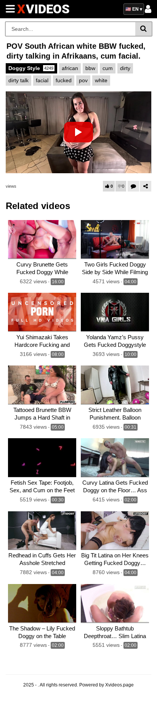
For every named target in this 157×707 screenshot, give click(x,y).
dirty (125, 68)
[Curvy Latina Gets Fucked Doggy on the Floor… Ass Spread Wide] (115, 457)
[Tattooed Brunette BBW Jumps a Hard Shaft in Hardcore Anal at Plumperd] (42, 385)
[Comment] (133, 186)
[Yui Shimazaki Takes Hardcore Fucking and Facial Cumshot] (42, 312)
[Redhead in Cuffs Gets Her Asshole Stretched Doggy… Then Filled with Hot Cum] (42, 531)
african (70, 68)
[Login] (148, 11)
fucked (64, 80)
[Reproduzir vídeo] (78, 132)
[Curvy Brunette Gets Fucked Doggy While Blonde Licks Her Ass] (42, 239)
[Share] (145, 186)
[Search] (143, 29)
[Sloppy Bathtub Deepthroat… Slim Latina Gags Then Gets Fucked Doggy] (115, 603)
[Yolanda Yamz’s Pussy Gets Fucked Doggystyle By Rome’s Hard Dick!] (115, 312)
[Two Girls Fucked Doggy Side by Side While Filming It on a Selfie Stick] (115, 239)
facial (42, 80)
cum (108, 68)
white (101, 80)
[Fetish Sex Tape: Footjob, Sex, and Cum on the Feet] (42, 457)
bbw (90, 68)
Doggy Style (30, 68)
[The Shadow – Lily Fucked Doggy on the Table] (42, 603)
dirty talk (18, 80)
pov (83, 80)
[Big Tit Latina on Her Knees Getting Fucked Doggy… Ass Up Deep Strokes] (115, 531)
